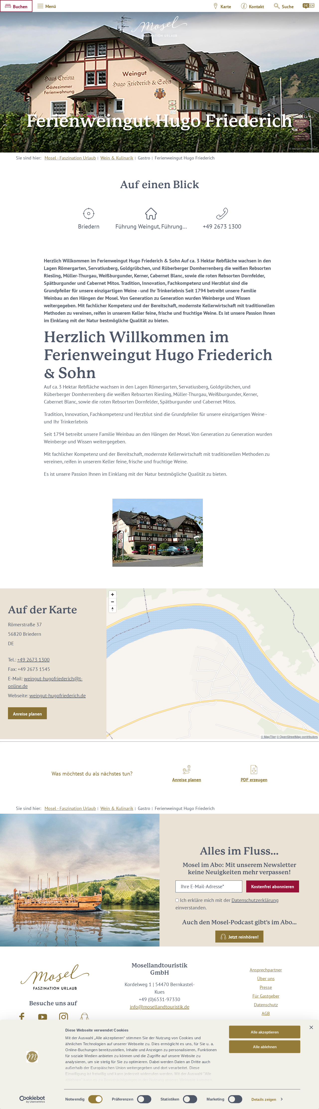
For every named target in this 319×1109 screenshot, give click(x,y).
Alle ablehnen (265, 1046)
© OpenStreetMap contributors (297, 736)
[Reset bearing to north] (112, 609)
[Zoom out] (112, 601)
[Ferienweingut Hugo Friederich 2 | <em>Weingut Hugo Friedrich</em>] (157, 532)
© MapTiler (268, 736)
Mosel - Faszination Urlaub (70, 158)
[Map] (212, 663)
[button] (16, 6)
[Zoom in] (112, 594)
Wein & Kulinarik (116, 158)
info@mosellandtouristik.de (159, 1007)
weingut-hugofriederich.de (57, 695)
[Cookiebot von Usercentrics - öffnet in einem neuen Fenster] (32, 1099)
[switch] (144, 1099)
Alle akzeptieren (265, 1032)
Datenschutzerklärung (255, 900)
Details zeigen (263, 1099)
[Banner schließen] (311, 1027)
